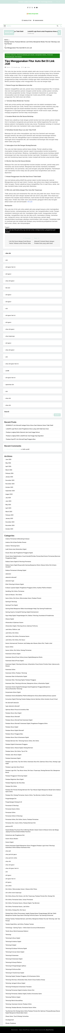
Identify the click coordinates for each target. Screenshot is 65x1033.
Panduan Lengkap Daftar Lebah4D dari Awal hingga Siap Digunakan (33, 2)
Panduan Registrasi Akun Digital (15, 779)
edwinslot (8, 574)
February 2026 (9, 473)
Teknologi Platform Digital (13, 997)
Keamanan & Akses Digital (13, 653)
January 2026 (9, 477)
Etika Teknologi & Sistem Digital (15, 584)
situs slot (8, 398)
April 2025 (8, 508)
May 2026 (8, 463)
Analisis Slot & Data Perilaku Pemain (16, 542)
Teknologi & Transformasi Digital (15, 973)
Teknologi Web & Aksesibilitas (14, 1000)
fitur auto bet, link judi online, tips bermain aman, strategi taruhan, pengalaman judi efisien (30, 231)
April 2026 (8, 466)
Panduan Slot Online (11, 786)
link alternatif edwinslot (12, 702)
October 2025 (9, 487)
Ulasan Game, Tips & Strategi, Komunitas (17, 1016)
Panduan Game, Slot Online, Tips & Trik (16, 751)
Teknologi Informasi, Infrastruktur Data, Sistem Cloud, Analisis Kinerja (25, 980)
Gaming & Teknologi (11, 601)
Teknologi (8, 934)
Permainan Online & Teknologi (14, 816)
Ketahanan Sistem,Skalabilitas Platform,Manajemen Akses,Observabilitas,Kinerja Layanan (31, 695)
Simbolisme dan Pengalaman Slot (15, 835)
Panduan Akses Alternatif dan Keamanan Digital (19, 720)
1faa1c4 (8, 67)
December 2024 (10, 522)
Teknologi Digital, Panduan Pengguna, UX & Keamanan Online (23, 976)
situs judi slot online (11, 858)
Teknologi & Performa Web (13, 969)
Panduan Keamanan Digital (13, 758)
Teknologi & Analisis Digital (13, 941)
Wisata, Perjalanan (11, 1023)
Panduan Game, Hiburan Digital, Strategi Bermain (19, 748)
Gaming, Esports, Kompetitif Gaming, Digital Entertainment (22, 612)
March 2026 (9, 470)
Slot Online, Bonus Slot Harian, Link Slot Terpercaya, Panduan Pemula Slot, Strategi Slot (30, 896)
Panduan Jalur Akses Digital (13, 754)
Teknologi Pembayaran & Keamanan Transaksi (19, 986)
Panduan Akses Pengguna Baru (14, 734)
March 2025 (9, 511)
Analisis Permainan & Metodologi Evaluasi (17, 539)
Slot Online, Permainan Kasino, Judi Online (17, 906)
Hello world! (26, 449)
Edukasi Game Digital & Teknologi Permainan (18, 561)
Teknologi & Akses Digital (13, 938)
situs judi (8, 851)
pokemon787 (9, 826)
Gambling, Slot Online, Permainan (15, 591)
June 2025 (8, 501)
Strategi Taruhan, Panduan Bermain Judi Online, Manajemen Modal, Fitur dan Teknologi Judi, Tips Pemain (29, 56)
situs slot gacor (10, 281)
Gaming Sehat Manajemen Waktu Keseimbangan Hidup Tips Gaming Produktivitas (29, 608)
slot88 (7, 370)
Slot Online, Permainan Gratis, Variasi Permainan (19, 899)
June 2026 (8, 459)
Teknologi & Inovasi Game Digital (15, 952)
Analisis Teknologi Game (13, 546)
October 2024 (9, 529)
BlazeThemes (50, 1029)
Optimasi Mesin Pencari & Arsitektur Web (17, 709)
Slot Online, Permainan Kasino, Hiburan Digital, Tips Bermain (23, 903)
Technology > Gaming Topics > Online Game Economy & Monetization (25, 927)
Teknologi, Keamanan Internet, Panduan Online (19, 1004)
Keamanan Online (10, 669)
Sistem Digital (9, 842)
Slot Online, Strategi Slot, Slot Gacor (16, 910)
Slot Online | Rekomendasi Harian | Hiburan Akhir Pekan (21, 889)
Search (6, 411)
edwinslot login (10, 581)
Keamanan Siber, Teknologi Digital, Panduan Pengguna (21, 680)
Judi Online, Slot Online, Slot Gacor (15, 640)
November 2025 (10, 484)
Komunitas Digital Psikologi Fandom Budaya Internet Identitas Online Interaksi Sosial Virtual (32, 699)
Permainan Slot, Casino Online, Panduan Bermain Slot (21, 823)
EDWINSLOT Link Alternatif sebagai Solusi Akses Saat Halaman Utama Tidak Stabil (29, 425)
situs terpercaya (10, 336)
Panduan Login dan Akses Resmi (15, 767)
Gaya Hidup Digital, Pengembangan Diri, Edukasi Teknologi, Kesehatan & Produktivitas (30, 615)
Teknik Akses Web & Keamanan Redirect (17, 931)
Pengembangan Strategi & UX (14, 802)
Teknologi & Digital (11, 945)
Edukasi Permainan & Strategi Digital (16, 570)
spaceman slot (10, 384)
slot (7, 260)
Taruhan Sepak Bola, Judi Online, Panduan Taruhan (20, 924)
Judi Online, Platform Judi (13, 629)
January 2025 (9, 518)
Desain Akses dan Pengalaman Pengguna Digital (19, 553)
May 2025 (8, 504)
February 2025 (9, 515)
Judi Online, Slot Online (12, 633)
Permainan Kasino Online (13, 809)
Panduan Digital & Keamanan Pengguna (17, 744)
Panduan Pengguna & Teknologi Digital (16, 776)
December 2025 (10, 480)
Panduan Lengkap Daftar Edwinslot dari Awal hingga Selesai (23, 432)
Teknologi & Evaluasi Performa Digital (16, 948)
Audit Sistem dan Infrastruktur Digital (16, 549)
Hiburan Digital (10, 619)
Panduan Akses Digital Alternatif (15, 730)
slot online (9, 885)
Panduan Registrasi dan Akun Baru (15, 783)
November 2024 (10, 525)
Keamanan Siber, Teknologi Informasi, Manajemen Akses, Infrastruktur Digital (27, 683)
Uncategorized (10, 1020)
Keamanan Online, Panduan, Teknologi (16, 673)
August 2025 (9, 494)
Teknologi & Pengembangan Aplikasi (16, 966)
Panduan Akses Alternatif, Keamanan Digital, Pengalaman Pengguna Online (27, 723)
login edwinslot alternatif (13, 706)
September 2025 (10, 490)
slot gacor (8, 274)
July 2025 (8, 497)
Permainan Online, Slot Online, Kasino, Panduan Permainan (22, 819)
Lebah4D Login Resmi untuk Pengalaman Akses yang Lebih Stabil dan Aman (27, 429)
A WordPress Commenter (13, 449)
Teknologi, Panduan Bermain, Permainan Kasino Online (21, 1007)
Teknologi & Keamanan (12, 955)
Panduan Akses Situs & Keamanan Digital (17, 737)
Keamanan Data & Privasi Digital (15, 660)
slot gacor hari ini (10, 267)
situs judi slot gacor (11, 854)
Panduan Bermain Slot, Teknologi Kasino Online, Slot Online (22, 741)
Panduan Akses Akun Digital (13, 713)
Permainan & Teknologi (12, 805)
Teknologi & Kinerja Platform (14, 962)
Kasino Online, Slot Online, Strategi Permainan (18, 650)
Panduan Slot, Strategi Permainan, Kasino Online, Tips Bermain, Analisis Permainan (29, 795)
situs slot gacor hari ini (12, 364)
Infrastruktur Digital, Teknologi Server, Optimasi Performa (22, 626)
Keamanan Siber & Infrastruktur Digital (16, 676)
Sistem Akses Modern (12, 838)
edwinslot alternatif (11, 577)
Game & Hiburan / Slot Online (14, 594)
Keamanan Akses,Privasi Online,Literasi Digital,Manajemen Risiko (24, 657)
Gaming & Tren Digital (12, 605)
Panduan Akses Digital (12, 727)
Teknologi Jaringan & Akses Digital (15, 983)
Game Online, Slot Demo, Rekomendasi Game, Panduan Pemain (23, 598)
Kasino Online (9, 647)
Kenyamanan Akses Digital (13, 692)
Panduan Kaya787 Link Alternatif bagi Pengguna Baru (21, 439)
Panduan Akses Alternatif (13, 716)
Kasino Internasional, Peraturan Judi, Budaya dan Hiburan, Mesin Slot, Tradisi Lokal (29, 643)
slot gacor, (8, 882)
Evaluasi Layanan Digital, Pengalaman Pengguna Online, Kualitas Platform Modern (29, 587)
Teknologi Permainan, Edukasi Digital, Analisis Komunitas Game (24, 993)
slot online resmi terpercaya (13, 892)
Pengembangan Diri (11, 798)
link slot (8, 288)
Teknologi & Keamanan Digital (14, 959)
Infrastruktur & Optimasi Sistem (14, 622)
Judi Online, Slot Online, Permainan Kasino (17, 636)
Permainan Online (10, 812)
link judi (29, 201)
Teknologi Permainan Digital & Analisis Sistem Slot (20, 990)
